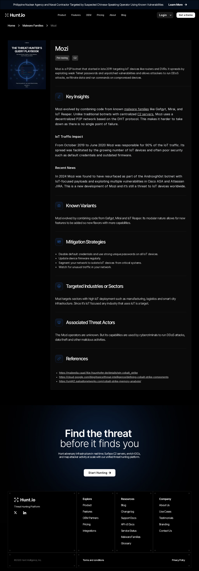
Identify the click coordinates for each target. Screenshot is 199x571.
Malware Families (33, 25)
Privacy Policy (178, 560)
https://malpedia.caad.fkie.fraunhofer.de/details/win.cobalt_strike (98, 372)
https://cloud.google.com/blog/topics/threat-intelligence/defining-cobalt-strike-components (113, 376)
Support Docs (128, 517)
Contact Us (165, 530)
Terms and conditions (93, 560)
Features (87, 511)
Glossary (126, 543)
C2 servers (145, 114)
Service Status (129, 530)
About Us (164, 505)
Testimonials (166, 517)
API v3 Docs (127, 524)
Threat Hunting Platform (27, 506)
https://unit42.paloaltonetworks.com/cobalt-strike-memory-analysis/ (100, 381)
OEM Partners (91, 517)
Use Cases (165, 511)
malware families (136, 109)
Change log (127, 511)
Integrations (89, 530)
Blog (123, 505)
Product (87, 505)
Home (11, 25)
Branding (164, 524)
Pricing (87, 524)
